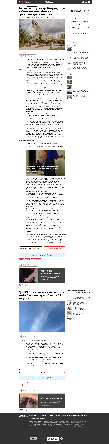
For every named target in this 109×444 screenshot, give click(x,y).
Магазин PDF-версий (71, 417)
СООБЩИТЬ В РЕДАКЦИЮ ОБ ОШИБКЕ (37, 418)
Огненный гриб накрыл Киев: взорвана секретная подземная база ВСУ (81, 77)
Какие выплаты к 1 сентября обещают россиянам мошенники (81, 86)
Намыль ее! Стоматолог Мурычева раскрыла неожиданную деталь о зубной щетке (81, 58)
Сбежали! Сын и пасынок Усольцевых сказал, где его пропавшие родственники (81, 293)
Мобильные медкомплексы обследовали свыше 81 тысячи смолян (78, 35)
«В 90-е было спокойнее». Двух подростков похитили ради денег (81, 68)
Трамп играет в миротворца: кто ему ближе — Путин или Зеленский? (81, 91)
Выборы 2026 (80, 417)
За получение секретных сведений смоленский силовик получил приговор (78, 23)
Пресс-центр (44, 415)
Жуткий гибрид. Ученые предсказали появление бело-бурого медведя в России (81, 44)
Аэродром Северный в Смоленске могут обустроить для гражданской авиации (43, 167)
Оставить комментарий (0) (54, 248)
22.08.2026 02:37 (22, 290)
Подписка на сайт (39, 417)
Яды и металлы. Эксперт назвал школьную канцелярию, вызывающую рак (80, 313)
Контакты (31, 417)
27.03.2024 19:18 (22, 6)
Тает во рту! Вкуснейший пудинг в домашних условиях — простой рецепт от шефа (81, 49)
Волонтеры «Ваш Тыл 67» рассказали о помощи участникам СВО (78, 11)
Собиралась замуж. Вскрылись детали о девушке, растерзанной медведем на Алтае (80, 63)
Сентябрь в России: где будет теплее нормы (81, 81)
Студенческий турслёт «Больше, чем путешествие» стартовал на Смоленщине (79, 17)
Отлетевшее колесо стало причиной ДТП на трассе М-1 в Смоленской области (78, 29)
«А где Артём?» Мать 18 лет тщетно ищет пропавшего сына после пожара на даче (81, 303)
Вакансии (57, 415)
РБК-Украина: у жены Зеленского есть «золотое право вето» (80, 96)
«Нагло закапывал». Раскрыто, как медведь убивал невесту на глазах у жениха (81, 318)
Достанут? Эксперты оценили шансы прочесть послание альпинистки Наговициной (81, 53)
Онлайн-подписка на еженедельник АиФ (55, 417)
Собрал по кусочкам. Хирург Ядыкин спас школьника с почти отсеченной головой (81, 298)
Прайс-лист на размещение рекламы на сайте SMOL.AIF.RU (74, 415)
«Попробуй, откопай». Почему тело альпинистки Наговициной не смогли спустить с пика (81, 308)
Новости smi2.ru (23, 285)
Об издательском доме (34, 415)
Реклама (51, 415)
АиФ (28, 332)
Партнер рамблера (41, 438)
